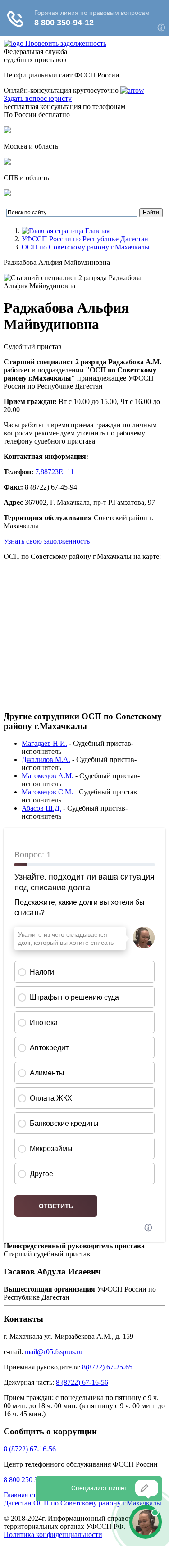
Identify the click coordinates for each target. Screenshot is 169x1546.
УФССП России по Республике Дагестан (85, 239)
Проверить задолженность (65, 43)
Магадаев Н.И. (44, 743)
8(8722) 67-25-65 (107, 1367)
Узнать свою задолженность (47, 541)
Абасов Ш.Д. (41, 808)
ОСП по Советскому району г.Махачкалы (86, 247)
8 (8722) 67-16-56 (82, 1382)
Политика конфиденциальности (53, 1534)
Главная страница (31, 1495)
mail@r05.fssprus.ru (53, 1352)
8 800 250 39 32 (27, 1479)
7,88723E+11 (54, 472)
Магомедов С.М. (47, 792)
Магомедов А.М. (47, 776)
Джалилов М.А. (46, 759)
